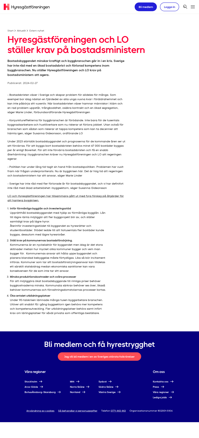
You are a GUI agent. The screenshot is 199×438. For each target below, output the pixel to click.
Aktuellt (21, 30)
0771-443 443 (118, 410)
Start (10, 30)
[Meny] (193, 6)
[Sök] (185, 6)
